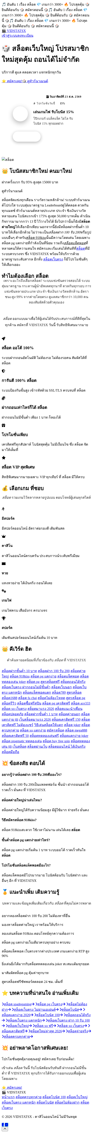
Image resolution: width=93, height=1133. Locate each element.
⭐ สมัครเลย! (12, 81)
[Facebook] (3, 1125)
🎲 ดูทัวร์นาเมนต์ (35, 81)
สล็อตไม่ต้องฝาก (67, 1102)
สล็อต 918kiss (20, 676)
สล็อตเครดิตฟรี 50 (15, 736)
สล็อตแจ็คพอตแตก (37, 692)
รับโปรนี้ (29, 136)
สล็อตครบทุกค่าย (29, 1097)
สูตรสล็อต (74, 692)
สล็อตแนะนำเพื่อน (68, 709)
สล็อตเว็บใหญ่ (77, 1097)
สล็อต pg (33, 682)
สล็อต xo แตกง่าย (33, 730)
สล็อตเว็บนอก (61, 687)
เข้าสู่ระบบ (10, 35)
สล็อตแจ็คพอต (68, 676)
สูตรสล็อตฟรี (50, 682)
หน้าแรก (8, 1097)
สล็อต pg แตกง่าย (43, 676)
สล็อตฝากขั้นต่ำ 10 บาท (19, 671)
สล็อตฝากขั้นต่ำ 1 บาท (41, 714)
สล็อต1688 (9, 698)
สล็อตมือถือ (10, 752)
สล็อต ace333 (80, 703)
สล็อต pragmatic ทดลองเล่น (22, 741)
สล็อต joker (72, 725)
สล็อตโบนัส (45, 1102)
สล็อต (80, 248)
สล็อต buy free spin (56, 741)
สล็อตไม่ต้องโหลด (51, 698)
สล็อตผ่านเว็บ (37, 746)
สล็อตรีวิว (9, 703)
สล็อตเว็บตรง (53, 259)
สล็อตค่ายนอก (69, 714)
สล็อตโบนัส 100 (54, 1097)
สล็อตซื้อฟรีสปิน (29, 703)
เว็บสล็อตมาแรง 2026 (35, 719)
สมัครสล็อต (55, 730)
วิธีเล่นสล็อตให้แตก (48, 725)
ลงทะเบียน (25, 35)
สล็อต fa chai (27, 698)
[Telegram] (6, 1125)
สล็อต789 (59, 692)
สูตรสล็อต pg (75, 698)
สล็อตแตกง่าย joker (74, 736)
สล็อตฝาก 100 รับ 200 (54, 671)
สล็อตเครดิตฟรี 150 (66, 719)
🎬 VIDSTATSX (14, 31)
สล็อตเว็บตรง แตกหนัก (19, 1102)
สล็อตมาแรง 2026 (40, 709)
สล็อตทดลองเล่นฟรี (44, 736)
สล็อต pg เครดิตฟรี (56, 703)
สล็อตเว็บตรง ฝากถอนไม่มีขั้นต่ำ (26, 687)
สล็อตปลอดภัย (12, 714)
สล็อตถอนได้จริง (73, 682)
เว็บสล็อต (19, 746)
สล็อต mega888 (76, 730)
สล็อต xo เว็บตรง (14, 709)
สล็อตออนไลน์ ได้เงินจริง (66, 746)
